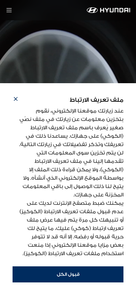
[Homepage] (108, 10)
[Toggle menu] (9, 10)
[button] (16, 100)
